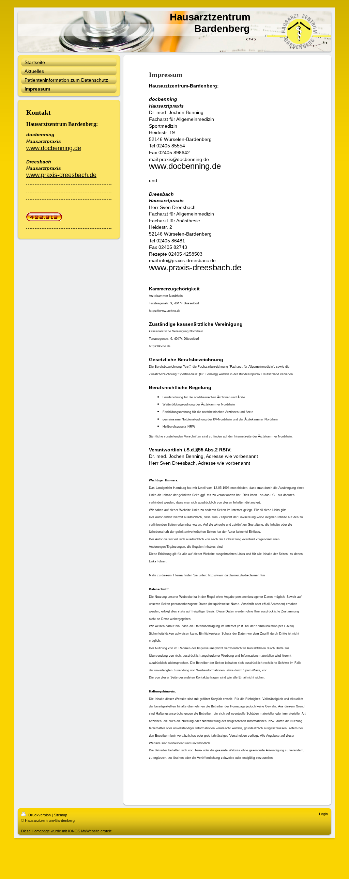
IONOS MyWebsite (84, 831)
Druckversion (39, 815)
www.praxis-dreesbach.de (61, 175)
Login (323, 814)
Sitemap (60, 815)
